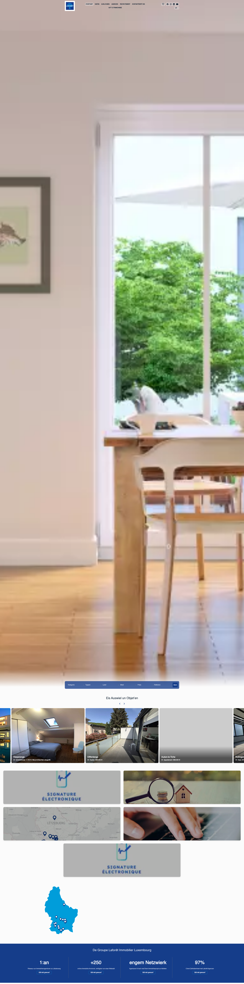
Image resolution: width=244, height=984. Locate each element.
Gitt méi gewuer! (44, 972)
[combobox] (76, 685)
